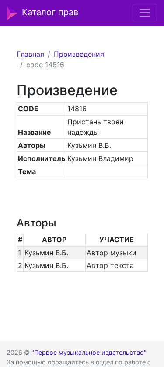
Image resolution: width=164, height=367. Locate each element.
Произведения (79, 54)
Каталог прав (50, 12)
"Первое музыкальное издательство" (89, 352)
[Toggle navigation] (145, 12)
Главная (30, 54)
